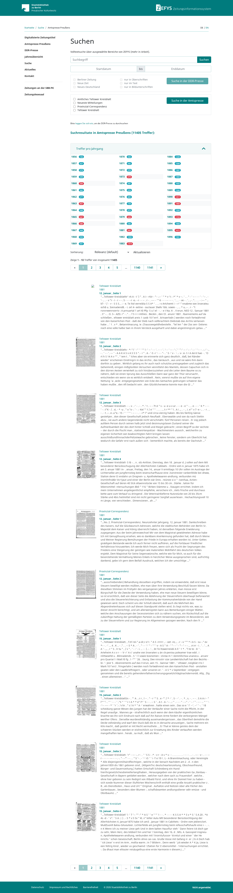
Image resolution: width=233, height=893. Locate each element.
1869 (74, 243)
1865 (74, 216)
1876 (122, 196)
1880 (122, 223)
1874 (122, 183)
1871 (122, 163)
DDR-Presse (31, 50)
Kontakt (29, 76)
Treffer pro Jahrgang (89, 149)
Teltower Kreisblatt (88, 110)
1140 (137, 267)
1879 (122, 216)
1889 (170, 190)
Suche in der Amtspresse (187, 100)
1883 (122, 243)
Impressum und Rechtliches (63, 887)
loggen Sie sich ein (84, 123)
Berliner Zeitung (86, 79)
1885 (170, 163)
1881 (122, 230)
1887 (170, 176)
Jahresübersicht (34, 56)
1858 (74, 170)
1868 (74, 236)
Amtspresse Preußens (37, 44)
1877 (122, 203)
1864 (74, 210)
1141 (150, 267)
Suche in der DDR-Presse (187, 81)
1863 (74, 203)
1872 (122, 170)
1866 (74, 223)
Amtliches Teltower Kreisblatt (94, 99)
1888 (170, 183)
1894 (170, 223)
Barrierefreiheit (90, 887)
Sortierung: (76, 252)
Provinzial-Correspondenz (92, 106)
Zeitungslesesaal (34, 94)
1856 (74, 156)
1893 (170, 216)
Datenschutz (37, 887)
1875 (122, 190)
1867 (74, 230)
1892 (170, 210)
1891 (170, 203)
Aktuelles (30, 69)
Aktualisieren (141, 252)
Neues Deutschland (88, 86)
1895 (170, 230)
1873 (122, 176)
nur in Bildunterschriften (138, 86)
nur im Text (130, 83)
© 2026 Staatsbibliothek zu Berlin (120, 887)
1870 (122, 156)
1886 (170, 170)
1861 (74, 190)
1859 (74, 176)
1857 (74, 163)
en (207, 27)
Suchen (204, 60)
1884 (170, 156)
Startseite (29, 27)
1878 (122, 210)
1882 (122, 236)
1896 (170, 236)
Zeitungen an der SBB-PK (39, 88)
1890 (170, 196)
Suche (41, 27)
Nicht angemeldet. (201, 887)
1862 (74, 196)
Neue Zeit (83, 83)
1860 (74, 183)
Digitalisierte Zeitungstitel (40, 37)
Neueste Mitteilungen (90, 102)
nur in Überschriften (136, 79)
